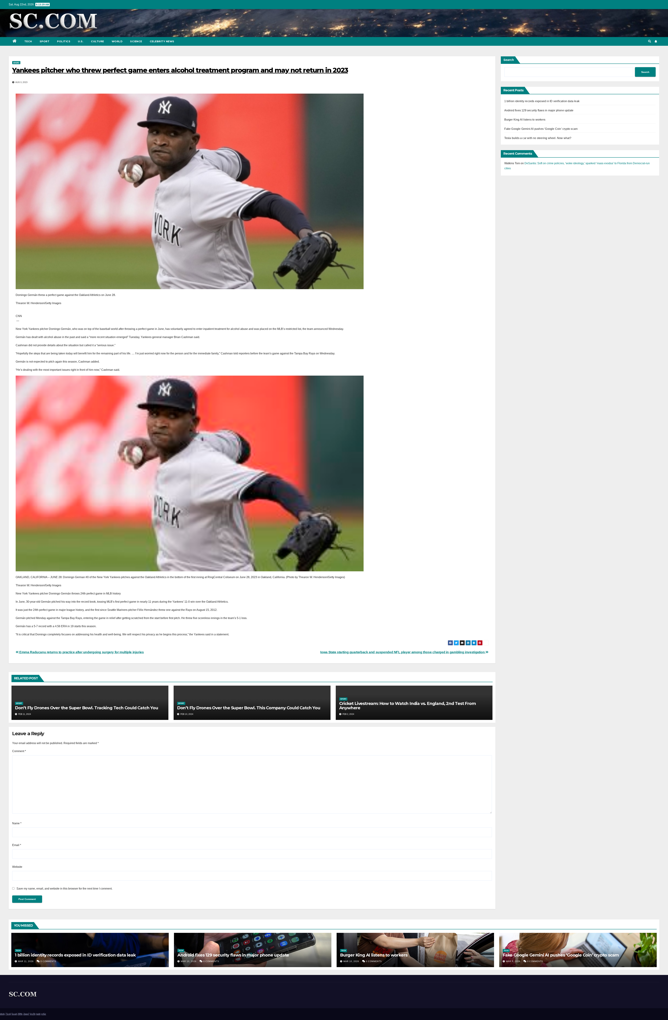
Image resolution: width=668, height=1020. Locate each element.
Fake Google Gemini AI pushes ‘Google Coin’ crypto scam (541, 128)
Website (17, 866)
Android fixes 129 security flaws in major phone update (539, 110)
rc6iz (43, 1014)
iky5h (32, 1014)
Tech (28, 41)
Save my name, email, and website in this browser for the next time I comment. (64, 888)
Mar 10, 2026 (188, 961)
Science (136, 41)
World (117, 41)
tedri (38, 1014)
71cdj (8, 1014)
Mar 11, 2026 (26, 961)
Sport (45, 41)
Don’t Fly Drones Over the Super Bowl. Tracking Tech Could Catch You (86, 707)
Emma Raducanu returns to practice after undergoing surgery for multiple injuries (81, 652)
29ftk (20, 1014)
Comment (19, 751)
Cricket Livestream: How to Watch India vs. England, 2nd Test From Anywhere (407, 705)
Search (508, 60)
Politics (63, 41)
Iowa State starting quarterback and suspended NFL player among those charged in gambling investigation (402, 652)
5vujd (14, 1014)
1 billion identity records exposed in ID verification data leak (542, 101)
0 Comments (48, 961)
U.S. (80, 41)
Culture (97, 41)
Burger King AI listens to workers (525, 119)
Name (16, 823)
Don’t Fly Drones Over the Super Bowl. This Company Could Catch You (248, 707)
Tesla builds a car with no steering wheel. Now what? (537, 138)
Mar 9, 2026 (513, 961)
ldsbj (2, 1014)
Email (16, 845)
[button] (649, 41)
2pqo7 (26, 1014)
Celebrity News (162, 41)
